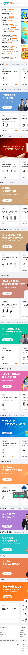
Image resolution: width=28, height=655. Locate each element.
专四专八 (12, 29)
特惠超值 (12, 47)
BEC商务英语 (12, 40)
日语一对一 (15, 579)
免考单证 (26, 89)
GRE (7, 25)
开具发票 (22, 636)
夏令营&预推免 (19, 51)
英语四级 (3, 29)
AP (9, 22)
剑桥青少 (7, 40)
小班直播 (22, 182)
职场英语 (7, 36)
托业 (17, 40)
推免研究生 (9, 51)
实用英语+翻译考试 (6, 35)
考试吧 (20, 640)
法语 (8, 55)
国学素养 (3, 58)
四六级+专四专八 (6, 28)
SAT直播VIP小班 (19, 275)
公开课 (18, 11)
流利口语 (3, 36)
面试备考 (7, 47)
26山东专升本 (12, 508)
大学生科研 (4, 51)
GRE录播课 (17, 229)
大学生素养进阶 (5, 57)
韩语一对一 (21, 579)
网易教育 (12, 640)
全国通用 (3, 44)
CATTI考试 (12, 36)
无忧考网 (16, 640)
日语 (2, 55)
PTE (12, 14)
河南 (12, 44)
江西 (7, 44)
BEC (25, 136)
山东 (9, 44)
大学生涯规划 (5, 50)
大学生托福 (4, 25)
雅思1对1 (8, 14)
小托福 (16, 22)
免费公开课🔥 (19, 89)
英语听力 (21, 368)
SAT (7, 22)
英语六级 (7, 29)
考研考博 (4, 9)
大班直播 (17, 182)
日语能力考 (9, 579)
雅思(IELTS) (4, 14)
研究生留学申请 (16, 25)
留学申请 (15, 14)
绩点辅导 (13, 51)
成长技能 (12, 58)
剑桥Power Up (23, 415)
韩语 (5, 55)
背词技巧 (16, 368)
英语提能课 (10, 415)
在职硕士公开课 (9, 33)
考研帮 (24, 640)
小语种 (3, 53)
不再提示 (22, 495)
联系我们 (2, 632)
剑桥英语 (3, 40)
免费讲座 (6, 182)
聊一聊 (16, 495)
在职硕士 (4, 31)
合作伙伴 (23, 644)
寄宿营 (14, 89)
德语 (10, 55)
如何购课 (22, 630)
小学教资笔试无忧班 (17, 532)
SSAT (12, 22)
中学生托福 (4, 22)
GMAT (10, 25)
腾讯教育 (7, 640)
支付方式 (22, 632)
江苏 (15, 44)
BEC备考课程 (17, 462)
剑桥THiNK (16, 415)
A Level (12, 18)
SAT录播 (12, 275)
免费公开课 (17, 29)
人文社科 (7, 58)
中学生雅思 (4, 18)
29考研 (10, 11)
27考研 (3, 11)
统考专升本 (4, 42)
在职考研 (14, 11)
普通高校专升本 (20, 556)
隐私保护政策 (3, 634)
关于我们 (2, 630)
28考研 (6, 11)
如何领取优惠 (23, 634)
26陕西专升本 (19, 508)
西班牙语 (14, 55)
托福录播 (12, 182)
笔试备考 (3, 47)
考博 (14, 556)
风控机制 (2, 636)
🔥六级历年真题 (20, 322)
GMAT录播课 (24, 229)
